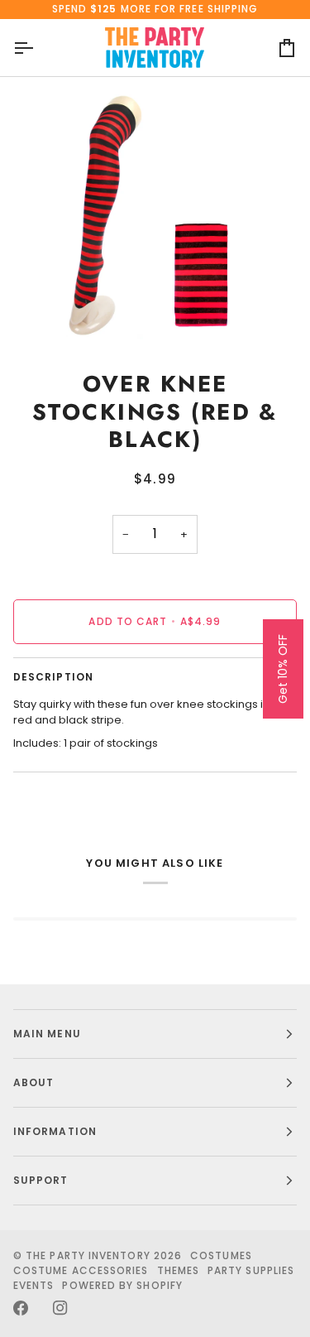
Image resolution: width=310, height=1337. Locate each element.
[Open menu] (38, 48)
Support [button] (41, 1180)
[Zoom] (31, 314)
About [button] (33, 1082)
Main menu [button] (47, 1034)
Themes (178, 1270)
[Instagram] (60, 1308)
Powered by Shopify (122, 1285)
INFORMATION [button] (55, 1131)
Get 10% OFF (282, 669)
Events (33, 1285)
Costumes (221, 1255)
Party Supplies (250, 1270)
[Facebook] (20, 1308)
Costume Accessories (81, 1270)
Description (53, 677)
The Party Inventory (88, 1255)
